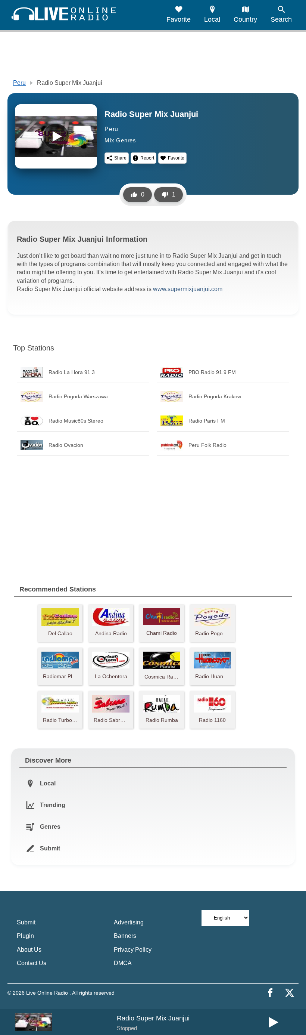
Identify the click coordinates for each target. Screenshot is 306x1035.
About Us (29, 949)
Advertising (129, 922)
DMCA (123, 963)
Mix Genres (120, 140)
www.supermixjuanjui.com (187, 289)
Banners (125, 936)
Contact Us (31, 963)
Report (147, 158)
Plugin (25, 936)
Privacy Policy (133, 949)
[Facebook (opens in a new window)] (270, 993)
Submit (26, 922)
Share (120, 158)
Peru (19, 83)
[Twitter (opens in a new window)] (290, 993)
